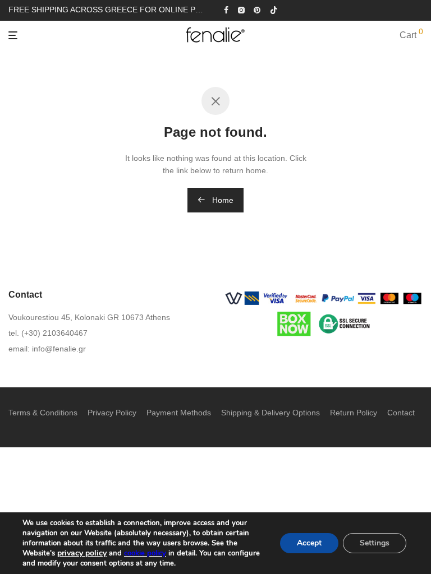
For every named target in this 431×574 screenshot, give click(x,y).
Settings (374, 543)
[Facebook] (226, 9)
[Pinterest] (258, 9)
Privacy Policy (112, 412)
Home (221, 200)
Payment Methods (178, 412)
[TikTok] (274, 9)
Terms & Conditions (42, 412)
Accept (309, 543)
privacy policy (82, 553)
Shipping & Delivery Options (270, 412)
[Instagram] (241, 9)
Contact (401, 412)
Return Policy (353, 412)
